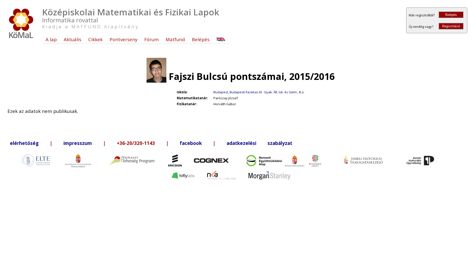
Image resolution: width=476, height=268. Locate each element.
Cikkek (95, 39)
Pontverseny (123, 39)
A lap (51, 39)
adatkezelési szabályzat (259, 143)
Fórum (151, 39)
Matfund (175, 39)
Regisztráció (451, 26)
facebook (191, 143)
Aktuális (72, 39)
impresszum (77, 143)
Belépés (451, 15)
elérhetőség (24, 143)
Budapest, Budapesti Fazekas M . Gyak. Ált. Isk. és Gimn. (255, 92)
